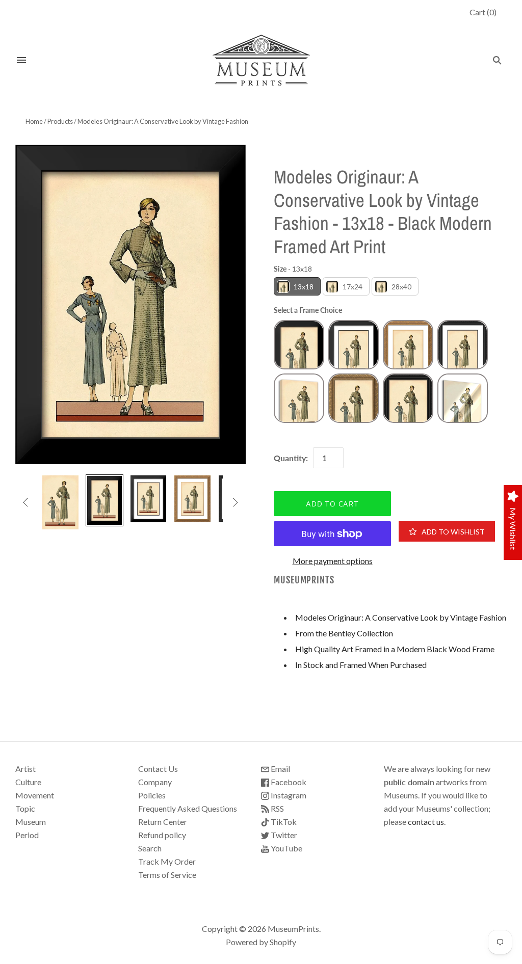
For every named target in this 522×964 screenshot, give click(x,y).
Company (155, 782)
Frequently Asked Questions (187, 808)
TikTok (283, 821)
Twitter (283, 835)
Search (150, 848)
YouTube (285, 848)
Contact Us (158, 768)
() (483, 12)
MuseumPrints (304, 580)
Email (279, 768)
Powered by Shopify (261, 942)
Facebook (287, 782)
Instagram (287, 795)
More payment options (333, 561)
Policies (152, 795)
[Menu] (21, 60)
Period (27, 835)
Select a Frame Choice (308, 310)
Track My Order (167, 861)
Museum (30, 821)
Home (34, 121)
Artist (25, 768)
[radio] (297, 286)
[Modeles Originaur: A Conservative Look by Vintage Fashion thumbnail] (60, 502)
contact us (426, 821)
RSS (276, 808)
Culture (28, 782)
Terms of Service (167, 874)
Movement (34, 795)
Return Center (162, 821)
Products (60, 121)
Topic (25, 808)
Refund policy (162, 835)
